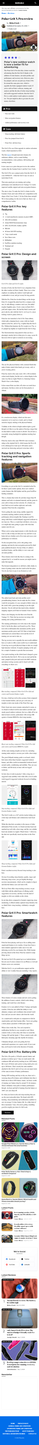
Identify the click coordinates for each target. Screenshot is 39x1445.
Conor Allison (18, 1219)
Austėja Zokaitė (12, 1337)
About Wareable (28, 1431)
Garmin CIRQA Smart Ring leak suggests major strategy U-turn (25, 1237)
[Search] (35, 3)
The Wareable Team (12, 1431)
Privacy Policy (23, 1423)
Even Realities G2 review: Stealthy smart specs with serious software (23, 1226)
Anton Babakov (11, 1369)
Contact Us (32, 1434)
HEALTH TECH (7, 1309)
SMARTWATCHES (8, 1279)
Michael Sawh (14, 23)
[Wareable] (19, 3)
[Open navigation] (4, 3)
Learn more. (22, 10)
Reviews (11, 13)
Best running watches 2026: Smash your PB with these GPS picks (25, 1214)
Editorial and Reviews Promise (14, 1434)
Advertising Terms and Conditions (19, 1428)
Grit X (9, 155)
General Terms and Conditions (19, 1426)
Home (4, 13)
